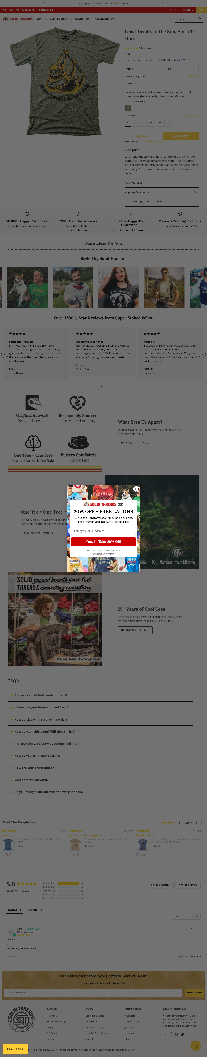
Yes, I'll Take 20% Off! (103, 542)
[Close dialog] (136, 489)
